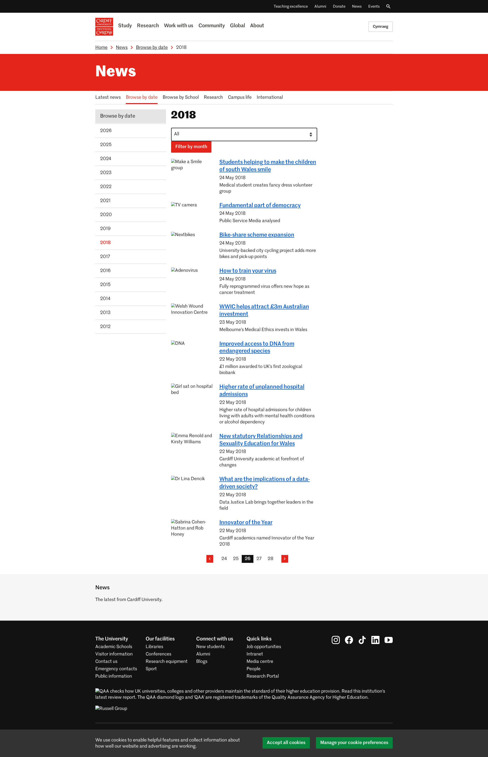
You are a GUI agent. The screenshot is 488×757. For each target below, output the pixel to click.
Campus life (240, 97)
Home (101, 47)
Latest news (108, 97)
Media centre (260, 661)
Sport (151, 669)
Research (148, 25)
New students (210, 647)
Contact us (106, 661)
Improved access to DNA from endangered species (256, 347)
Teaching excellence (291, 6)
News (357, 6)
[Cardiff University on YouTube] (389, 639)
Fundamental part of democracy (260, 205)
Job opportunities (264, 647)
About (257, 25)
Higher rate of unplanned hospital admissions (261, 390)
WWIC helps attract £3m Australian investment (264, 310)
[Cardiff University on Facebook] (349, 639)
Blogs (201, 661)
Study (125, 25)
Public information (113, 676)
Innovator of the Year (245, 522)
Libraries (154, 647)
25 (236, 558)
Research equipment (167, 661)
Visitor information (114, 654)
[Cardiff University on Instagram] (336, 639)
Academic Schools (113, 647)
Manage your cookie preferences (354, 742)
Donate (339, 6)
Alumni (320, 6)
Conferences (158, 654)
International (270, 97)
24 (224, 558)
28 (270, 558)
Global (237, 25)
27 (259, 558)
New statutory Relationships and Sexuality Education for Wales (260, 440)
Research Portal (263, 676)
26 (247, 558)
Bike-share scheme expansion (256, 235)
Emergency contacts (116, 669)
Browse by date (152, 47)
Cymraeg (380, 26)
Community (212, 25)
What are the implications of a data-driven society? (264, 483)
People (254, 669)
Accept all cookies (286, 742)
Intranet (255, 654)
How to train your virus (247, 271)
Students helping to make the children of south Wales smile (267, 166)
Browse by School (181, 97)
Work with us (178, 25)
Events (374, 6)
